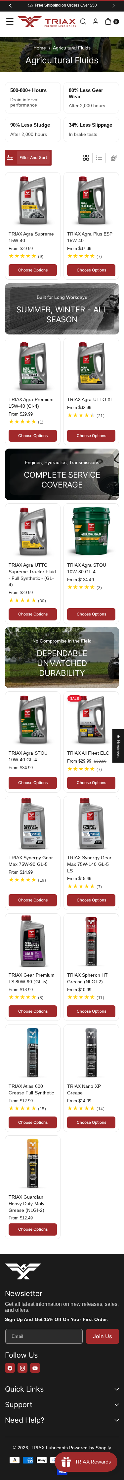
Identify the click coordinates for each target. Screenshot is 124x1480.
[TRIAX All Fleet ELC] (91, 719)
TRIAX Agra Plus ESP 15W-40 (89, 237)
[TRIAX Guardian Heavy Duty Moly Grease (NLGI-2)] (32, 1163)
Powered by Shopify (90, 1447)
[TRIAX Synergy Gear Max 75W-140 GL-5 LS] (91, 823)
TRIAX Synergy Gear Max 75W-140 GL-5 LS (89, 864)
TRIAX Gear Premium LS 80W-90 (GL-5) (32, 979)
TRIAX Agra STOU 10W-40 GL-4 (28, 757)
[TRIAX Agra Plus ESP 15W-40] (91, 200)
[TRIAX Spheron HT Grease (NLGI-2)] (91, 941)
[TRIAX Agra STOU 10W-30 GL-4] (91, 531)
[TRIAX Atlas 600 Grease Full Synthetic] (32, 1052)
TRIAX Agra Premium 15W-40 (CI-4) (31, 403)
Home (39, 47)
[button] (10, 21)
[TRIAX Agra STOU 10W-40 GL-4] (32, 719)
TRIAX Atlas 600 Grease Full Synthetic (31, 1089)
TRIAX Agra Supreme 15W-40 (31, 237)
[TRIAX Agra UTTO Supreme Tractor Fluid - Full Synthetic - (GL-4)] (32, 531)
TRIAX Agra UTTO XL (90, 399)
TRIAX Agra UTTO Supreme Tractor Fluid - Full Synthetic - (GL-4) (32, 574)
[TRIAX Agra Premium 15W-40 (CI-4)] (32, 365)
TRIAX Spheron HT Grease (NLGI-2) (87, 979)
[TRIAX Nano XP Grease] (91, 1052)
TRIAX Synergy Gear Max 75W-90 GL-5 (31, 861)
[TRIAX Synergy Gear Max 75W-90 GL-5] (32, 823)
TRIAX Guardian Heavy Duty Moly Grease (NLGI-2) (26, 1204)
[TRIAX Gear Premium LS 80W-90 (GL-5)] (32, 941)
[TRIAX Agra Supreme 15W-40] (32, 200)
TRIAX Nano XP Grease (84, 1089)
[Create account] (96, 21)
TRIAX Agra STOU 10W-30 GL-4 (86, 568)
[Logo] (23, 1272)
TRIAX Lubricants (49, 1447)
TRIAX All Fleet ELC (88, 753)
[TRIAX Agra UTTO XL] (91, 365)
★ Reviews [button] (118, 745)
